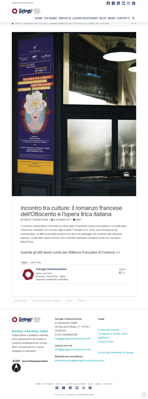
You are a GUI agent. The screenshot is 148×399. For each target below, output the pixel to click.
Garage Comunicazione (51, 269)
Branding (17, 331)
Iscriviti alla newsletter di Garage (115, 352)
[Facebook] (120, 272)
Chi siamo (48, 384)
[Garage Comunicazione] (28, 274)
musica (82, 301)
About (24, 262)
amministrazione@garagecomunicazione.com (79, 360)
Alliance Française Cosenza (46, 301)
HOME (38, 384)
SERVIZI (59, 384)
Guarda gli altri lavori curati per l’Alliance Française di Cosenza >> (70, 252)
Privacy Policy (106, 341)
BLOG (91, 384)
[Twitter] (124, 272)
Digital (44, 331)
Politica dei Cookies (108, 329)
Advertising (32, 331)
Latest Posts (35, 262)
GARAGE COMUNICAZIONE (81, 395)
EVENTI (78, 220)
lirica (70, 301)
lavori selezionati (75, 384)
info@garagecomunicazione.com (73, 338)
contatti (108, 384)
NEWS (98, 384)
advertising (20, 301)
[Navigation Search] (133, 18)
